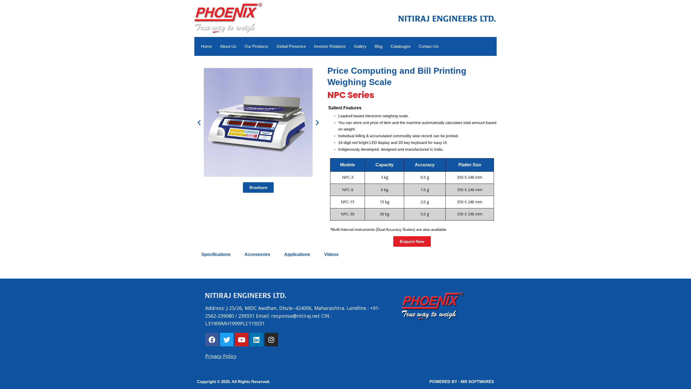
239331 (246, 316)
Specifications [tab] (216, 254)
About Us (228, 46)
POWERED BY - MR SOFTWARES (461, 381)
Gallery (360, 46)
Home (206, 46)
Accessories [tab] (257, 254)
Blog (378, 46)
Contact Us (429, 46)
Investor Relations (330, 46)
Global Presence (291, 46)
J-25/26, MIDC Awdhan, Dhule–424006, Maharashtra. (285, 308)
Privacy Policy (220, 356)
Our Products (256, 46)
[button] (412, 241)
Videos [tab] (331, 254)
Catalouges (401, 46)
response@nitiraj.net (295, 316)
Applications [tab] (297, 254)
